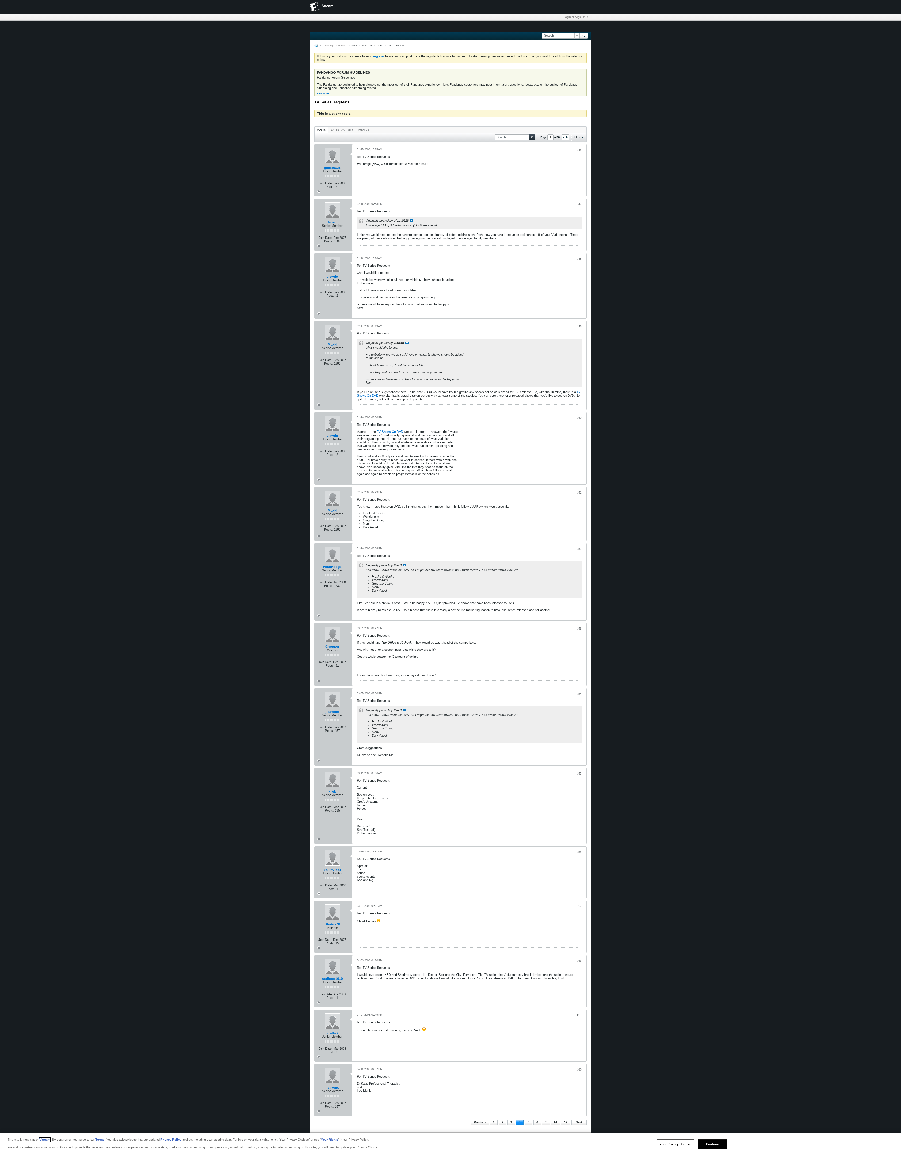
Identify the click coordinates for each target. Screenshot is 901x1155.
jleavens (332, 712)
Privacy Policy (170, 1139)
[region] (450, 1144)
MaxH (332, 344)
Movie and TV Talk (372, 45)
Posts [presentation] (321, 129)
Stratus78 (332, 924)
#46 (579, 150)
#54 (579, 693)
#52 (579, 549)
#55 (579, 773)
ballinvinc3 (332, 870)
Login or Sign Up (574, 17)
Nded (332, 222)
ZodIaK (332, 1033)
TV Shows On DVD (390, 431)
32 (565, 1122)
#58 (579, 960)
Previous (480, 1122)
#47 (579, 204)
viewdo (332, 276)
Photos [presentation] (363, 129)
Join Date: (325, 183)
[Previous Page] (563, 137)
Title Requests (395, 45)
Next (579, 1122)
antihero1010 (332, 978)
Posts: (330, 187)
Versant (44, 1139)
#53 (579, 628)
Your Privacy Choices (675, 1144)
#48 (579, 258)
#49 (579, 326)
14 (555, 1122)
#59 (579, 1015)
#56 (579, 852)
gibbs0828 (332, 168)
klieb (332, 791)
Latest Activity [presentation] (342, 129)
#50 (579, 417)
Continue (712, 1144)
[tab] (321, 129)
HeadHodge (332, 567)
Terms (99, 1139)
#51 (579, 492)
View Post (411, 220)
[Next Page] (567, 137)
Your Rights (329, 1139)
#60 (579, 1069)
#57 (579, 906)
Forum (353, 45)
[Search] (583, 36)
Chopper (332, 646)
